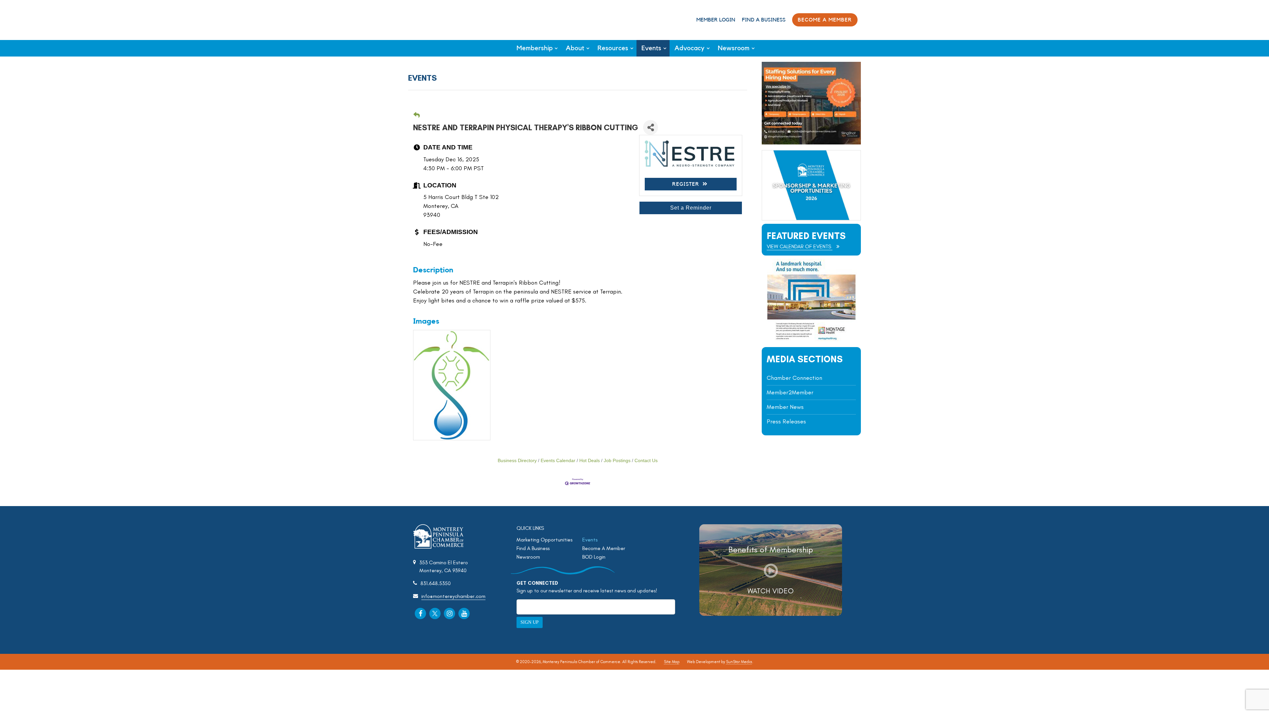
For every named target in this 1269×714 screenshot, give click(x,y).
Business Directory (517, 460)
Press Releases (786, 421)
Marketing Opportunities (544, 539)
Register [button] (685, 184)
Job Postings (617, 460)
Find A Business (764, 19)
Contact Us (646, 460)
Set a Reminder (690, 208)
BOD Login (593, 557)
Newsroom (734, 48)
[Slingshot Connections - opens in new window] (811, 142)
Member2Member (790, 392)
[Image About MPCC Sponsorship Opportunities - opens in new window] (811, 185)
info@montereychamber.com (453, 596)
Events (651, 48)
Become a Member (825, 19)
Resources (612, 48)
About (575, 48)
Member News (785, 407)
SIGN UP (529, 622)
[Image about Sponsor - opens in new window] (811, 340)
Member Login (715, 19)
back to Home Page (436, 19)
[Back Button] (416, 115)
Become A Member (603, 548)
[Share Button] (650, 127)
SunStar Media (739, 661)
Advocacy (689, 48)
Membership (535, 48)
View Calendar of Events (799, 246)
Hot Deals (589, 460)
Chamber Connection (794, 377)
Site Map (671, 661)
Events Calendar (558, 460)
